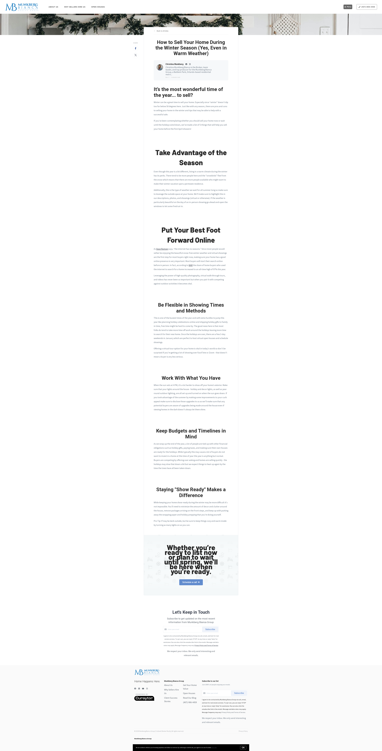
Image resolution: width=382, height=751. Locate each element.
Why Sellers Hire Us (74, 7)
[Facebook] (135, 688)
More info (214, 747)
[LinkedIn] (139, 688)
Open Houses (98, 7)
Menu (349, 7)
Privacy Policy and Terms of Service (206, 645)
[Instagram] (147, 688)
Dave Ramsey (162, 248)
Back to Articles (162, 31)
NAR (191, 265)
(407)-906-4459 (190, 702)
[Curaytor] (144, 700)
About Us (53, 7)
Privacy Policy (243, 731)
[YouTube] (143, 688)
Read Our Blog (189, 697)
